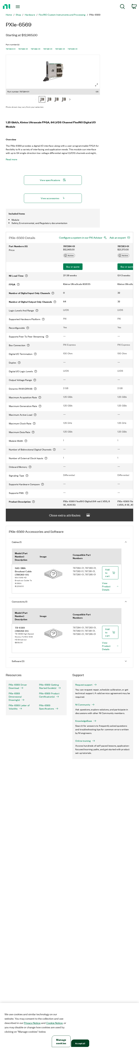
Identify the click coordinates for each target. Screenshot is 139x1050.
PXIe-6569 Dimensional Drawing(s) (15, 697)
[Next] (69, 100)
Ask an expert (117, 237)
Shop (18, 14)
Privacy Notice (32, 1023)
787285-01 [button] (72, 48)
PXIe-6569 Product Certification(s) (49, 695)
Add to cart (107, 573)
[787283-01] (49, 99)
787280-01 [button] (60, 48)
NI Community (82, 704)
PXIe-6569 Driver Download (18, 686)
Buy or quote (72, 266)
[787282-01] (56, 99)
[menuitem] (122, 7)
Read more (11, 159)
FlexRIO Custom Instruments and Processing (62, 14)
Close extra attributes (65, 515)
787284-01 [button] (10, 48)
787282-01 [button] (35, 48)
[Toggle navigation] (22, 7)
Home (9, 14)
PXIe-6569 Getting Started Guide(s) (49, 686)
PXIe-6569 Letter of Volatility (19, 707)
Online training (83, 740)
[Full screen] (96, 85)
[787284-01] (42, 99)
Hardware (30, 14)
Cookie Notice (54, 1023)
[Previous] (35, 100)
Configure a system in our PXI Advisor (80, 237)
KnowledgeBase (83, 721)
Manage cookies (61, 1041)
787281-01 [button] (47, 48)
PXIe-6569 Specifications (46, 707)
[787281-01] (63, 99)
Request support (83, 684)
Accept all (80, 1043)
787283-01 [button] (23, 48)
